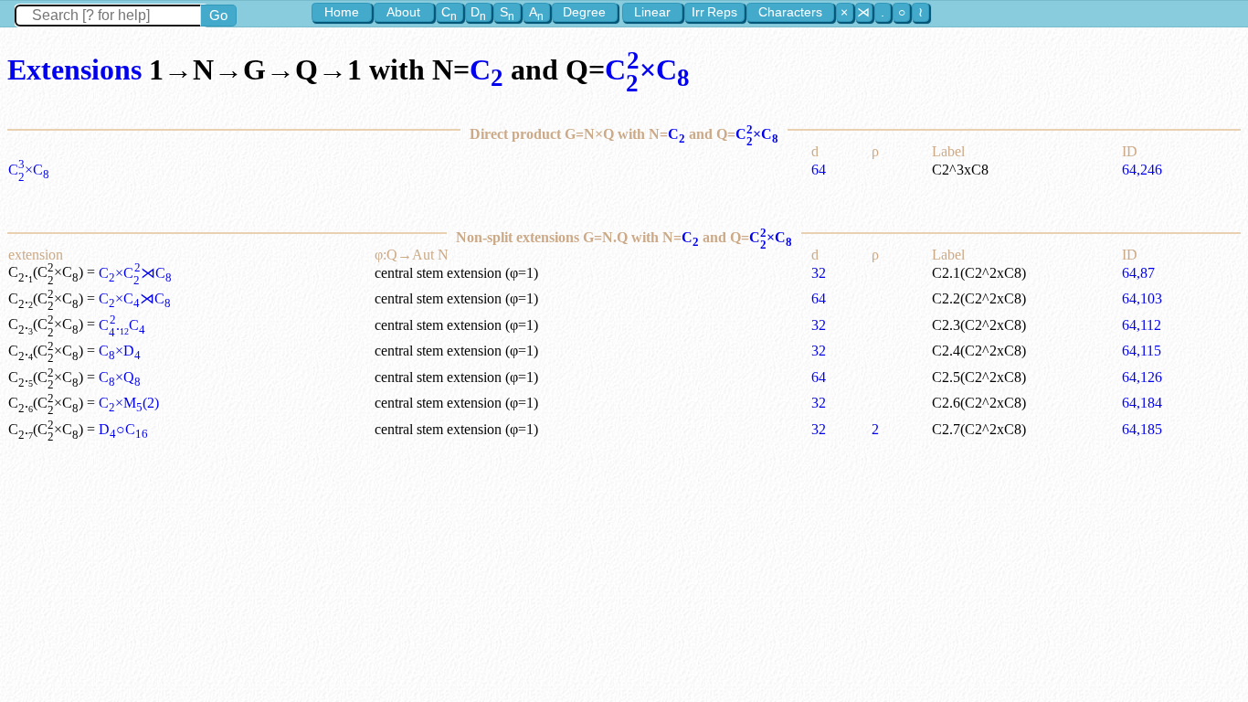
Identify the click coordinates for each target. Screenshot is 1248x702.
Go (218, 15)
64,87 (1138, 273)
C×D (120, 350)
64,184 (1142, 402)
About (403, 12)
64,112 (1141, 325)
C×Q (120, 377)
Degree (584, 12)
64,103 (1142, 298)
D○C (123, 429)
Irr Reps (714, 12)
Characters (790, 12)
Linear (652, 12)
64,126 (1142, 377)
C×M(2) (129, 402)
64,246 (1142, 169)
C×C (647, 69)
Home (341, 12)
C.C (121, 325)
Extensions (74, 69)
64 (818, 169)
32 (818, 273)
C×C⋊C (135, 273)
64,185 (1142, 429)
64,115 (1141, 350)
